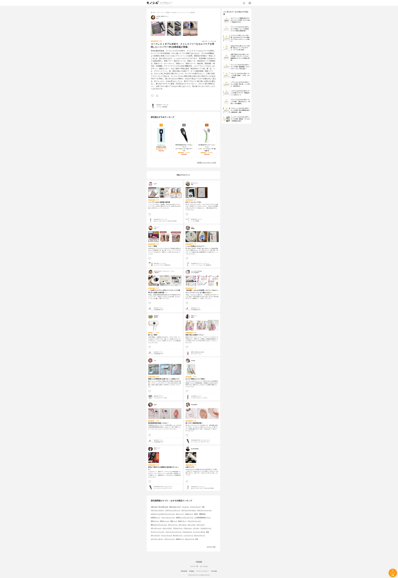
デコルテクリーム (205, 528)
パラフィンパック (169, 539)
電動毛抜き (202, 514)
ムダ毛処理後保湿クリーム (202, 517)
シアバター (196, 528)
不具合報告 (214, 571)
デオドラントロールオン (188, 510)
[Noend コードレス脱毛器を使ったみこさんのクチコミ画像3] (190, 28)
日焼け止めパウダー (175, 507)
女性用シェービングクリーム (184, 517)
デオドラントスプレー (157, 510)
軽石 (196, 539)
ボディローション (156, 528)
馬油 (207, 532)
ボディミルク (192, 525)
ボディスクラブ (155, 535)
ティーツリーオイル (199, 532)
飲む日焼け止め (163, 507)
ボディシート (180, 514)
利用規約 (191, 571)
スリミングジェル (166, 535)
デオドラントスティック (172, 510)
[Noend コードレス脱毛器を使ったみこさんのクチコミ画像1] (158, 28)
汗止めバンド (189, 514)
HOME (199, 562)
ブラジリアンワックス (194, 521)
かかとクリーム (189, 539)
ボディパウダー (167, 528)
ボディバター (201, 525)
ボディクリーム (172, 525)
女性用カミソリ (155, 517)
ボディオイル (182, 525)
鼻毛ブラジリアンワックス (159, 525)
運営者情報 (184, 571)
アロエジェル (188, 528)
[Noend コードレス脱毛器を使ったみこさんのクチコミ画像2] (174, 28)
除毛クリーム (155, 521)
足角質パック (180, 539)
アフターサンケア (195, 507)
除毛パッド (173, 521)
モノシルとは (203, 566)
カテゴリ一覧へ (211, 547)
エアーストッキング (157, 539)
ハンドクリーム (188, 535)
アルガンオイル (187, 532)
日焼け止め (154, 507)
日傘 (203, 507)
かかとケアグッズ (199, 535)
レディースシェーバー (168, 517)
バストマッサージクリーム (173, 532)
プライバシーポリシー (202, 571)
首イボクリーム (178, 535)
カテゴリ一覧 (194, 566)
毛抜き (196, 514)
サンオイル (185, 507)
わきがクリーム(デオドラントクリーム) (163, 514)
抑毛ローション (164, 521)
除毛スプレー (182, 521)
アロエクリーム (178, 528)
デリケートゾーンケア (157, 532)
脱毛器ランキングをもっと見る (206, 162)
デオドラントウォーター (204, 510)
